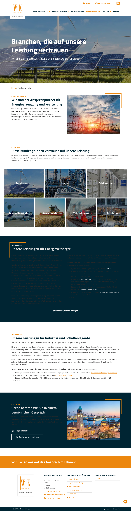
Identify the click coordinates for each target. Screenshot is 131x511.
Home (13, 88)
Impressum (106, 509)
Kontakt (72, 497)
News (99, 478)
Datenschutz (116, 509)
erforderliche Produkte (63, 375)
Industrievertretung (76, 479)
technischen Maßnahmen (109, 292)
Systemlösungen (75, 486)
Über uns (72, 494)
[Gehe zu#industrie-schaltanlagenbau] (65, 183)
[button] (118, 3)
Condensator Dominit (89, 289)
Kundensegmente (75, 490)
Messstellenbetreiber (89, 279)
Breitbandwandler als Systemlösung (104, 373)
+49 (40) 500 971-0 (21, 431)
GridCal (108, 269)
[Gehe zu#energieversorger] (24, 183)
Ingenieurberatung (76, 483)
